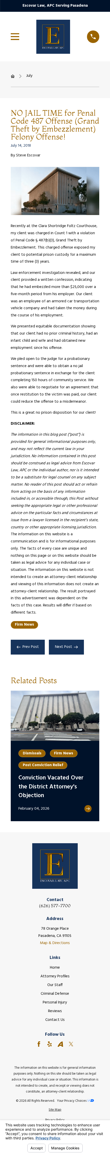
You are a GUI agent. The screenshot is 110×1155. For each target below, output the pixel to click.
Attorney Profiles (55, 976)
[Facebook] (39, 1044)
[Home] (53, 37)
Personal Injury (55, 1002)
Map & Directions (55, 943)
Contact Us (55, 1020)
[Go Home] (13, 76)
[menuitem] (55, 1110)
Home (55, 968)
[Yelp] (49, 1044)
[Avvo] (60, 1044)
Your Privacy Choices (72, 1101)
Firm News (24, 625)
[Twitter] (71, 1044)
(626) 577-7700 (55, 905)
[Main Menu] (15, 36)
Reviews (55, 1011)
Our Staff (55, 985)
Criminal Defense (55, 994)
